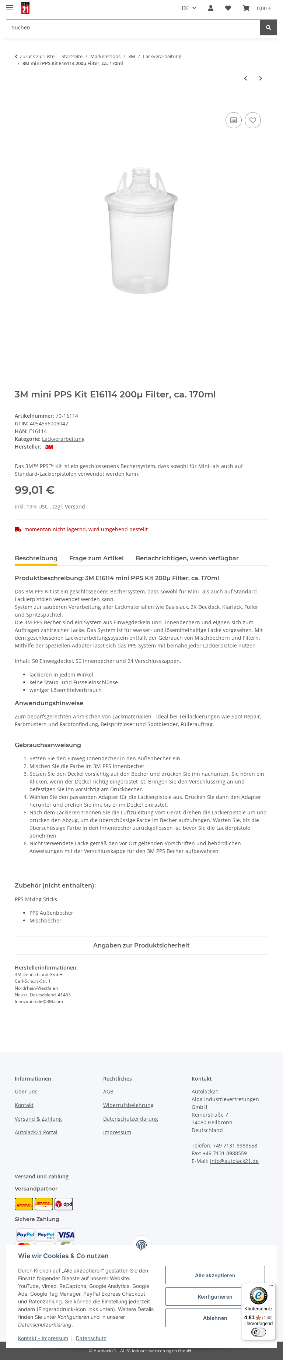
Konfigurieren (215, 1296)
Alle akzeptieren (215, 1275)
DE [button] (185, 8)
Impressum (117, 1132)
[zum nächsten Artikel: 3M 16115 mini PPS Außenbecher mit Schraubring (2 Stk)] (260, 78)
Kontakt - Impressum (43, 1338)
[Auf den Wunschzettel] (253, 120)
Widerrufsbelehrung (128, 1105)
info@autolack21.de (234, 1160)
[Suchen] (268, 27)
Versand (75, 506)
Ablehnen (215, 1318)
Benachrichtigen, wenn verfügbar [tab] (187, 558)
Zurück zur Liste (37, 56)
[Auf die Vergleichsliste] (234, 120)
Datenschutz (91, 1338)
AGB (108, 1091)
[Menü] (271, 1287)
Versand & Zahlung (38, 1118)
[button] (210, 8)
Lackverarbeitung (63, 438)
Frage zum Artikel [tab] (96, 558)
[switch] (258, 1332)
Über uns (26, 1091)
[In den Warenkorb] (21, 102)
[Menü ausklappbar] (9, 4)
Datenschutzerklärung (130, 1118)
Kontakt (24, 1105)
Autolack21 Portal (36, 1132)
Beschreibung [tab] (36, 558)
